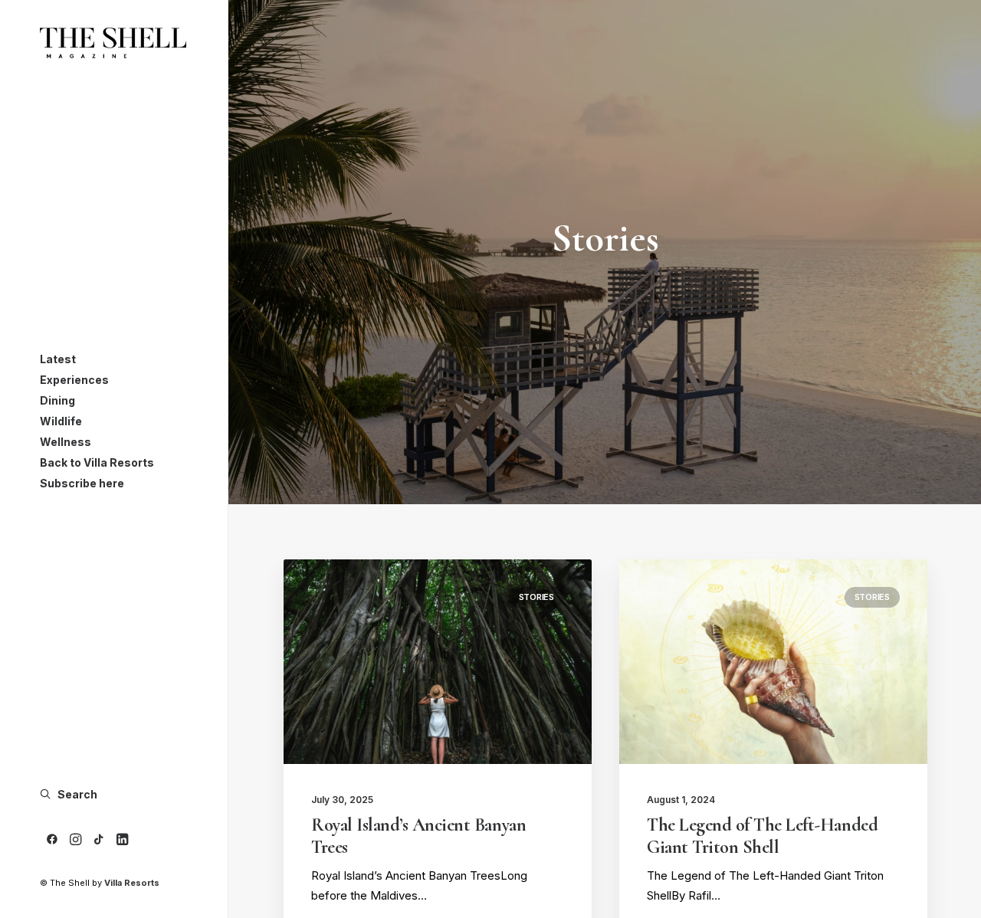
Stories (536, 597)
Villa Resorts (131, 882)
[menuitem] (52, 840)
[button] (52, 840)
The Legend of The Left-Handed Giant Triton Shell (762, 836)
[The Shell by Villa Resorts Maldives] (113, 43)
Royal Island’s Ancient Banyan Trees (418, 836)
